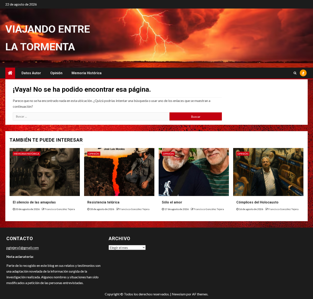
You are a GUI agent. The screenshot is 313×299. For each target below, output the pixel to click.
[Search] (295, 73)
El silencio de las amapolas (34, 202)
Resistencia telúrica (103, 202)
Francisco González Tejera (60, 209)
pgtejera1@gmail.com (22, 247)
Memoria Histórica (87, 73)
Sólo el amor (172, 202)
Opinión (56, 73)
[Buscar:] (91, 116)
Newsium (179, 294)
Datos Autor (31, 73)
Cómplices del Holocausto (257, 202)
